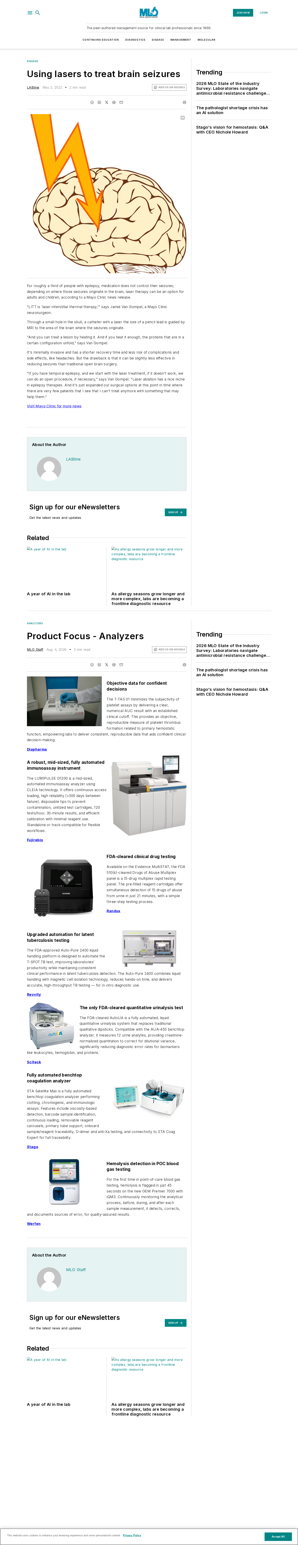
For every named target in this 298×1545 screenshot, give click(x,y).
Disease (158, 39)
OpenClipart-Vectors (152, 118)
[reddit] (114, 102)
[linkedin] (99, 102)
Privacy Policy (132, 1535)
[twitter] (107, 102)
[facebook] (92, 102)
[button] (30, 13)
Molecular (206, 39)
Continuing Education (101, 39)
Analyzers (35, 623)
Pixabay (175, 118)
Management (180, 39)
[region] (149, 1536)
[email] (121, 102)
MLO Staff (35, 649)
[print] (184, 102)
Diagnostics (135, 39)
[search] (38, 13)
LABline (33, 87)
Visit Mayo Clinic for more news (54, 406)
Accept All (278, 1536)
